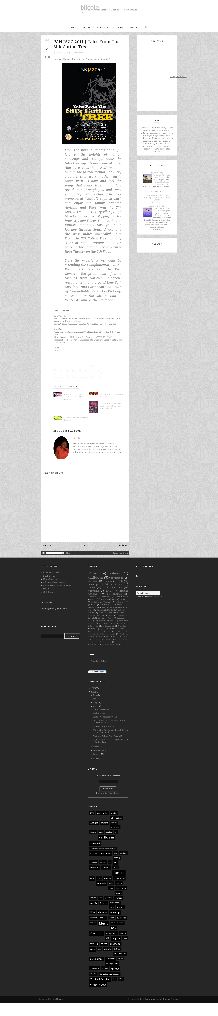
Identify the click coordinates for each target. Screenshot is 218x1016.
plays (91, 610)
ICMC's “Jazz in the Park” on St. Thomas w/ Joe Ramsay (75, 396)
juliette (105, 605)
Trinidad (101, 639)
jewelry (100, 618)
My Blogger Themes (169, 999)
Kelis (112, 621)
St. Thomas (114, 594)
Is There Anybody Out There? (162, 176)
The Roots (120, 610)
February (97, 750)
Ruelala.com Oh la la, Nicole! (57, 586)
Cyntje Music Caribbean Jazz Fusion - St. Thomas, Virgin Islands (110, 405)
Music (93, 573)
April (95, 706)
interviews (93, 626)
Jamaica (91, 637)
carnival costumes (112, 587)
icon (114, 599)
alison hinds (119, 623)
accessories (106, 597)
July (95, 695)
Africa (110, 618)
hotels (106, 631)
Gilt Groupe (49, 592)
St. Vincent (104, 623)
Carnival (93, 581)
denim (91, 613)
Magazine (93, 607)
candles (117, 639)
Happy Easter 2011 (101, 709)
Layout (86, 27)
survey (109, 644)
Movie (110, 610)
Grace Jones (122, 626)
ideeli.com (48, 589)
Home (73, 27)
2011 (93, 692)
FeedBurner (114, 793)
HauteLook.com (51, 579)
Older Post (124, 545)
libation (120, 613)
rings (97, 644)
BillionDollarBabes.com (54, 582)
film (101, 613)
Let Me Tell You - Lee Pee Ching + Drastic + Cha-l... (109, 721)
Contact (135, 27)
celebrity (98, 642)
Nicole (90, 7)
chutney (108, 642)
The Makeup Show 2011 (104, 726)
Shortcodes (103, 27)
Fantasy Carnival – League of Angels (157, 198)
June (95, 699)
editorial (120, 602)
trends (119, 581)
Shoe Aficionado (51, 573)
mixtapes (120, 607)
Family (122, 634)
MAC (110, 615)
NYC (108, 590)
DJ (104, 615)
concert (91, 631)
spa (103, 644)
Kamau (102, 621)
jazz (110, 613)
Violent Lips (99, 713)
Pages (120, 27)
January (97, 754)
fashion (114, 573)
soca (106, 581)
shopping (93, 590)
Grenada (119, 605)
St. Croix (106, 629)
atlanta (104, 599)
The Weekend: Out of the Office (162, 209)
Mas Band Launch (98, 918)
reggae (92, 587)
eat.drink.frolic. (157, 206)
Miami (100, 637)
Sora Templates (147, 999)
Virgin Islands (113, 584)
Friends (100, 610)
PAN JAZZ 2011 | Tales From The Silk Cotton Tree (86, 44)
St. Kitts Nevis (119, 629)
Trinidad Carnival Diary (157, 195)
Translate (157, 596)
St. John (116, 637)
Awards (120, 631)
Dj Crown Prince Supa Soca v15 (107, 736)
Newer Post (46, 545)
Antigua (92, 597)
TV (124, 637)
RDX (108, 637)
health (117, 642)
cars (89, 642)
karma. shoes (115, 903)
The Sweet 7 (157, 173)
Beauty (91, 621)
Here (55, 350)
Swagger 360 (107, 607)
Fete (118, 597)
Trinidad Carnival (100, 979)
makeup (93, 584)
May (95, 702)
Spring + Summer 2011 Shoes (106, 717)
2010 (93, 759)
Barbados (121, 618)
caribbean (95, 577)
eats (126, 597)
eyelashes (120, 615)
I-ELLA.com (49, 576)
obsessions (117, 577)
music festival (107, 626)
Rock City (95, 629)
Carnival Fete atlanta (101, 634)
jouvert (91, 605)
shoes (122, 599)
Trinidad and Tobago (99, 602)
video (116, 644)
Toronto (91, 639)
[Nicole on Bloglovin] (97, 671)
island (91, 618)
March (96, 747)
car (124, 639)
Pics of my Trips (98, 661)
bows (109, 639)
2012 (94, 599)
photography (94, 615)
